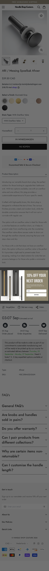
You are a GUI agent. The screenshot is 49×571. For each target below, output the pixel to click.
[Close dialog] (47, 272)
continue (36, 295)
